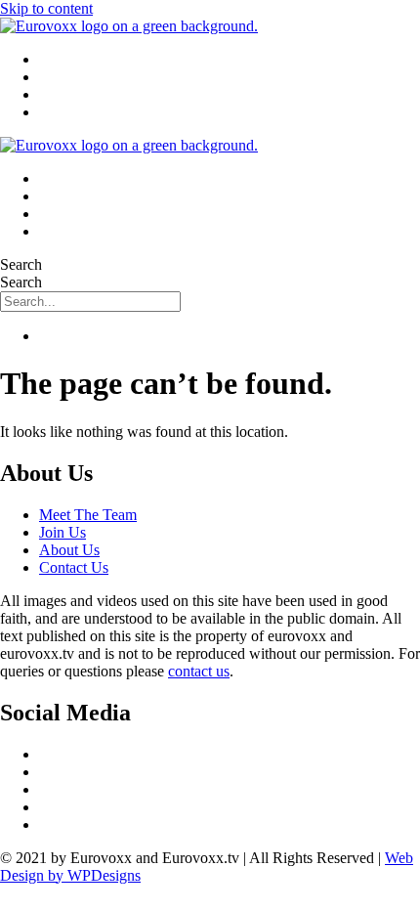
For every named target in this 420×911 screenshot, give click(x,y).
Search (21, 264)
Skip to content (46, 8)
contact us (199, 671)
